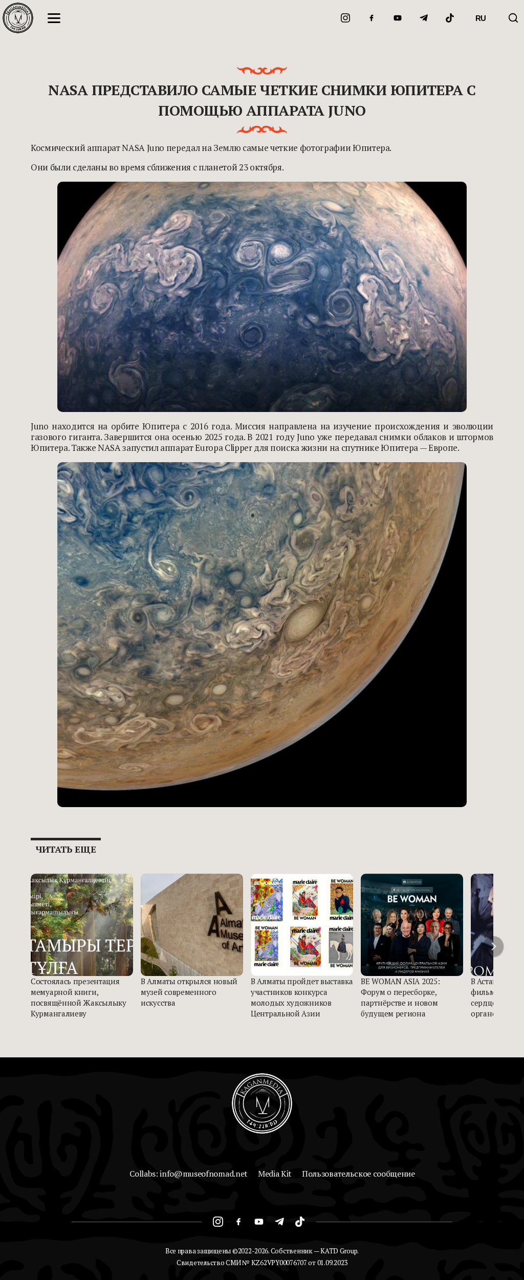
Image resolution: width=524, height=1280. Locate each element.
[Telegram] (423, 18)
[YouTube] (397, 18)
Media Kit (275, 1173)
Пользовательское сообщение (358, 1173)
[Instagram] (345, 18)
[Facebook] (371, 18)
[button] (493, 946)
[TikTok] (450, 18)
